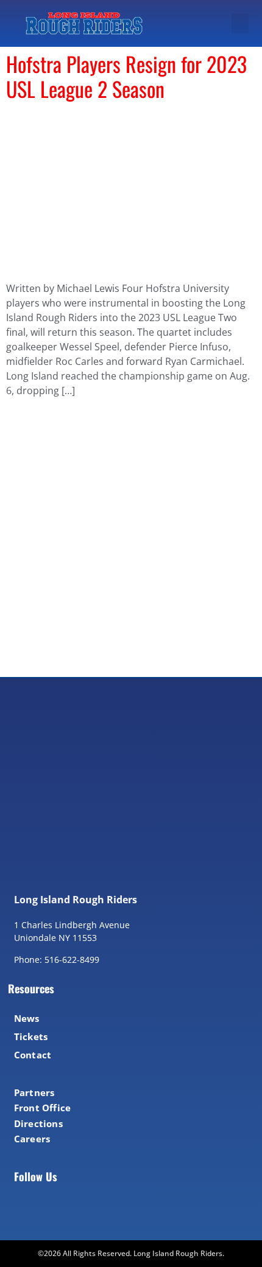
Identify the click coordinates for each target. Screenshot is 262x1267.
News (27, 1018)
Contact (32, 1055)
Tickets (31, 1036)
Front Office (42, 1108)
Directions (38, 1123)
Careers (32, 1139)
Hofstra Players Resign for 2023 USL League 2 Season (126, 76)
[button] (240, 23)
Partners (34, 1092)
